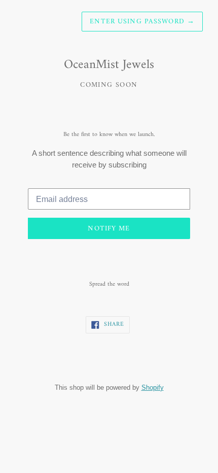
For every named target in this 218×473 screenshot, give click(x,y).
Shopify (152, 387)
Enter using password (142, 21)
